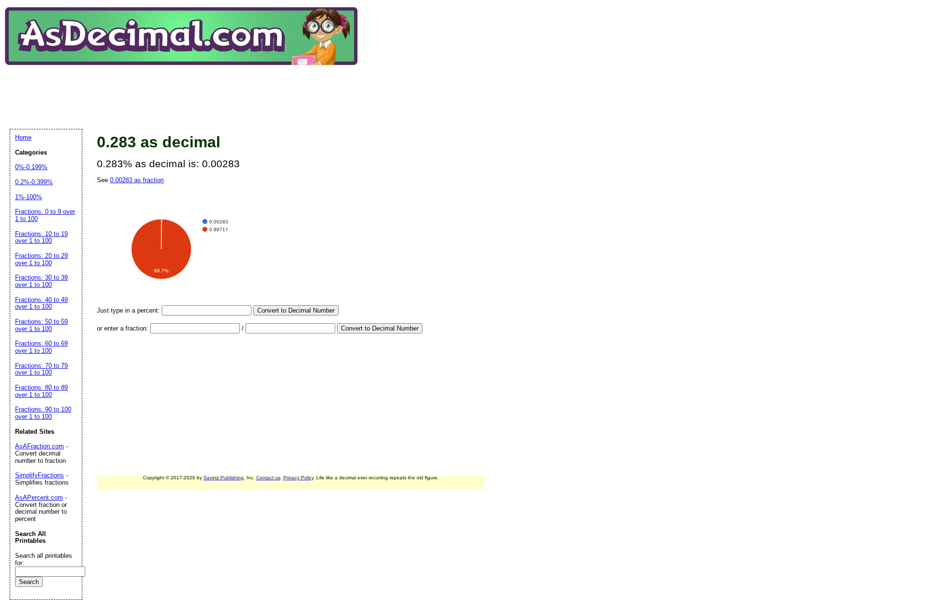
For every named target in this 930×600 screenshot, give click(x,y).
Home (23, 137)
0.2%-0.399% (34, 182)
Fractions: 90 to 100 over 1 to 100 (43, 413)
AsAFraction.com (39, 446)
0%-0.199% (31, 167)
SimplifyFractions (39, 475)
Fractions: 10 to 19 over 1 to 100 (41, 237)
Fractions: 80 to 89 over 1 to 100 (41, 391)
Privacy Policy (298, 477)
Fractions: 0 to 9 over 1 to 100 (45, 215)
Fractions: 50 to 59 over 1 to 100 (41, 325)
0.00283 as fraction (137, 180)
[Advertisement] (186, 89)
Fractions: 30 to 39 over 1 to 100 (41, 281)
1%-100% (28, 197)
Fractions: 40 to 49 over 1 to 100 (41, 303)
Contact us (268, 477)
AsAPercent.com (39, 497)
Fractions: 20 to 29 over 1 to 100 (41, 259)
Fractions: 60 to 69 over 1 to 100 (41, 347)
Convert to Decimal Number (296, 310)
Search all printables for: (43, 559)
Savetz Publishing (223, 477)
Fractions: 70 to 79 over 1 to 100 (41, 369)
